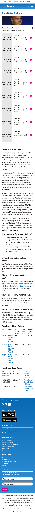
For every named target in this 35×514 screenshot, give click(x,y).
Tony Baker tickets (23, 286)
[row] (17, 38)
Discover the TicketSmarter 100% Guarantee (17, 2)
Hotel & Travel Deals (8, 446)
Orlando (4, 344)
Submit (5, 490)
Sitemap (4, 465)
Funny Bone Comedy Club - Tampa (11, 358)
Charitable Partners (8, 442)
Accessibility (5, 463)
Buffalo (4, 336)
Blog (3, 450)
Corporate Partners (7, 440)
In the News (5, 448)
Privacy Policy (6, 459)
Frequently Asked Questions (10, 431)
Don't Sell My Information (9, 461)
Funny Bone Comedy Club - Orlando (11, 348)
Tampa (4, 355)
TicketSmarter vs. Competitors (11, 444)
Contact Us (5, 429)
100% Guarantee (7, 433)
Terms (4, 457)
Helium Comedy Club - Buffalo (11, 338)
